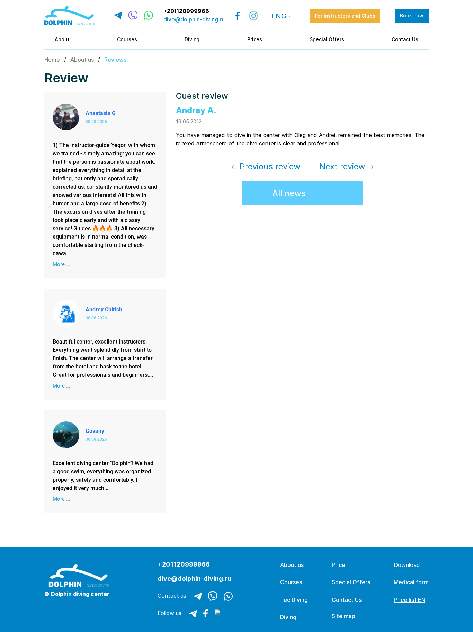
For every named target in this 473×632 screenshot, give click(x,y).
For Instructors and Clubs (345, 16)
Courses (127, 39)
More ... (61, 264)
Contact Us (405, 39)
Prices (254, 39)
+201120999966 (186, 11)
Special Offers (327, 39)
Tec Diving (294, 599)
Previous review (269, 166)
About (62, 39)
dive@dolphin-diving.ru (194, 19)
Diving (192, 39)
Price (338, 564)
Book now (411, 15)
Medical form (411, 582)
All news (289, 193)
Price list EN (409, 599)
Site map (343, 616)
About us (82, 59)
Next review (343, 166)
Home (52, 59)
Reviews (115, 59)
